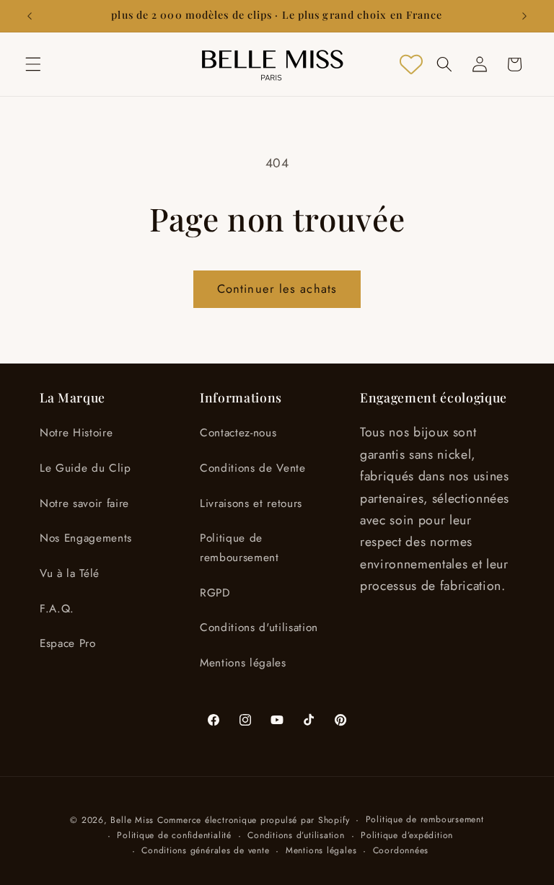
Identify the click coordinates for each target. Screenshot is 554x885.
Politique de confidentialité (174, 835)
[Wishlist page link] (411, 64)
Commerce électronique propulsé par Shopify (253, 820)
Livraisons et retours (251, 503)
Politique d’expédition (407, 835)
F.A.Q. (57, 609)
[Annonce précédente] (29, 16)
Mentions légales (243, 663)
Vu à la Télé (70, 573)
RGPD (215, 593)
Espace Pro (68, 643)
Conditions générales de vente (205, 850)
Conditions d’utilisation (295, 835)
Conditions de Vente (253, 468)
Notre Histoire (76, 433)
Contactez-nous (238, 433)
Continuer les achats (277, 288)
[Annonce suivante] (524, 16)
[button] (33, 64)
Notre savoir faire (84, 503)
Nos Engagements (86, 538)
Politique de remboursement (239, 547)
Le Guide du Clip (85, 468)
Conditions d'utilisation (259, 627)
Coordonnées (400, 850)
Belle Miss (132, 820)
